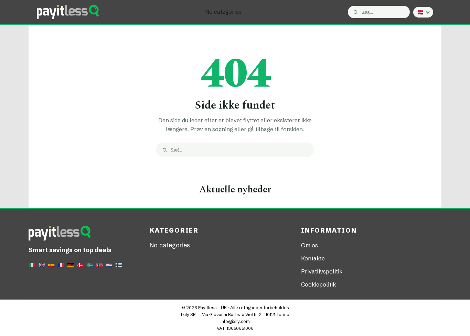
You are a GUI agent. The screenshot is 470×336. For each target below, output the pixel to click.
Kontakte (313, 258)
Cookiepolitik (318, 284)
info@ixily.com (235, 321)
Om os (309, 245)
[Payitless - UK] (68, 12)
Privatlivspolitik (321, 271)
